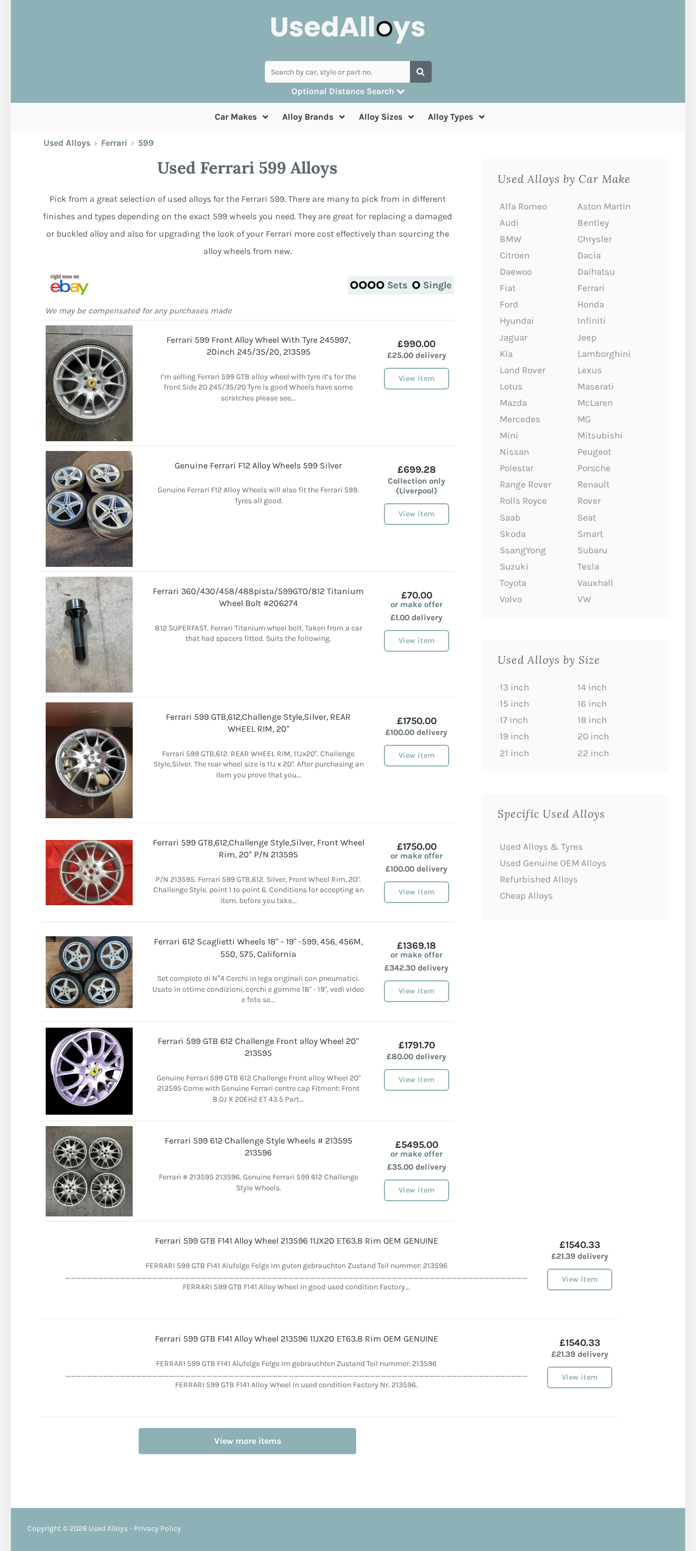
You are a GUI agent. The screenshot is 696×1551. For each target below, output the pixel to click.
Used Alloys (67, 143)
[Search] (421, 72)
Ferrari (114, 143)
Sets (397, 285)
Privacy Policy (157, 1528)
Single (437, 285)
